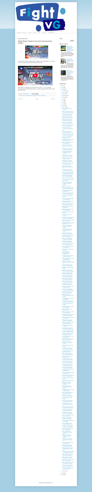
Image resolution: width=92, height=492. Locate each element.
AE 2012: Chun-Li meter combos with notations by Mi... (67, 146)
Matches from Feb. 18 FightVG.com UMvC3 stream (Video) (68, 295)
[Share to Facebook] (36, 94)
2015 (62, 85)
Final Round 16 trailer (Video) (67, 177)
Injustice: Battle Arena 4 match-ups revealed (68, 180)
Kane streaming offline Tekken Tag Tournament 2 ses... (68, 339)
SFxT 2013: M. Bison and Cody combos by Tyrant (68, 287)
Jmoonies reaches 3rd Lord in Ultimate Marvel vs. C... (67, 468)
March (63, 105)
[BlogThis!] (33, 94)
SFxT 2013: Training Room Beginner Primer (67, 137)
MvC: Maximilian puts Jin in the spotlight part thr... (68, 390)
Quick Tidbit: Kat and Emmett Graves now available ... (67, 455)
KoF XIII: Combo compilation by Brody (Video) (68, 421)
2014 (62, 87)
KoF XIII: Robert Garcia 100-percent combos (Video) (67, 349)
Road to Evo (38, 95)
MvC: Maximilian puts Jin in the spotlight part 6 (68, 299)
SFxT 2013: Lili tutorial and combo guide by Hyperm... (67, 401)
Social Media (51, 32)
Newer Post (20, 98)
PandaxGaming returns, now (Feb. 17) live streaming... (67, 362)
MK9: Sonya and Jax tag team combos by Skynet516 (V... (67, 194)
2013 (62, 89)
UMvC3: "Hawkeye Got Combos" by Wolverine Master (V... (67, 432)
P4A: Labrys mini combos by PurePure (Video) (67, 158)
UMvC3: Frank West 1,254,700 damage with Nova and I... (68, 204)
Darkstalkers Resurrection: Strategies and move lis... (67, 120)
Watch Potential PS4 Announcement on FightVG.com (66, 253)
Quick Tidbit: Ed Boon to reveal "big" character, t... (68, 443)
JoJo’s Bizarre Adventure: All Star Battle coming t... (67, 351)
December (64, 90)
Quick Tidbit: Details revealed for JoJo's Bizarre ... (67, 307)
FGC (26, 95)
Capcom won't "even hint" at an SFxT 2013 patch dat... (68, 236)
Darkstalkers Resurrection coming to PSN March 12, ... (68, 410)
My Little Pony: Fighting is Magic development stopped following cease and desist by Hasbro (70, 49)
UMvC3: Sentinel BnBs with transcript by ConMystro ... (67, 239)
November (64, 92)
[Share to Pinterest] (38, 94)
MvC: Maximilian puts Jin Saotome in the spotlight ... (67, 413)
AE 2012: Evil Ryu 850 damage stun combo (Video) (68, 460)
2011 (62, 474)
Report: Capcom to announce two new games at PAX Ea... (68, 112)
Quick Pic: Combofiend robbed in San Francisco (68, 221)
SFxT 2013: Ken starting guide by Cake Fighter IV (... (68, 199)
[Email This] (32, 94)
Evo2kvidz (44, 87)
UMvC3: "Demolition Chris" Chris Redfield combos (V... (67, 354)
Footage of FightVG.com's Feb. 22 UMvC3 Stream (68, 210)
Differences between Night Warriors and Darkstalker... (67, 273)
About (34, 32)
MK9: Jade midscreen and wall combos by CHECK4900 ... (68, 218)
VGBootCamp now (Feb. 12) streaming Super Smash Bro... (67, 448)
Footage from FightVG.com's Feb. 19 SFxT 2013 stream (67, 271)
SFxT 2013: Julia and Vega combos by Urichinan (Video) (67, 226)
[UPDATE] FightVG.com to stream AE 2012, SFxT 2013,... (67, 230)
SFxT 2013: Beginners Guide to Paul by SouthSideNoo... (68, 244)
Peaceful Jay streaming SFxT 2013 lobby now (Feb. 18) (67, 329)
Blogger (51, 482)
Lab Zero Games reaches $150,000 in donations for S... (67, 167)
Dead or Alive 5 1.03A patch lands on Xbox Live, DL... (67, 156)
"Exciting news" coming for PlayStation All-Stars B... (67, 161)
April (63, 103)
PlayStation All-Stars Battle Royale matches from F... (67, 446)
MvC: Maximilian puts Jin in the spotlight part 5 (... (68, 337)
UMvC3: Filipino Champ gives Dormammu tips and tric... (67, 463)
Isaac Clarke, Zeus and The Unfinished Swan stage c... (67, 149)
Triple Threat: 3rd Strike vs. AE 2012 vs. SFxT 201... (68, 416)
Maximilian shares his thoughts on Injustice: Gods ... (68, 373)
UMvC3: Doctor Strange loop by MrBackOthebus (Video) (67, 173)
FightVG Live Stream (21, 32)
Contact (44, 32)
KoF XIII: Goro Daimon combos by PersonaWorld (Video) (68, 452)
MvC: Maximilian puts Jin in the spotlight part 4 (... (68, 370)
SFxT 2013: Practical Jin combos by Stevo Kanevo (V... (67, 128)
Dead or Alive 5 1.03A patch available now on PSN (67, 458)
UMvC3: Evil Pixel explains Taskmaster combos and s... (68, 282)
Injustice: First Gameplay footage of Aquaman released (66, 436)
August (63, 97)
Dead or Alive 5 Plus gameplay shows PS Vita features (68, 376)
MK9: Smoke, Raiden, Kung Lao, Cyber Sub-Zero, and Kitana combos (70, 72)
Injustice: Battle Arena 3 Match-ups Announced (68, 318)
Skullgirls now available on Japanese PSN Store (67, 418)
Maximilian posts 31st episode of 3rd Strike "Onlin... (68, 140)
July (63, 98)
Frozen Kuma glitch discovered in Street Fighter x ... (68, 259)
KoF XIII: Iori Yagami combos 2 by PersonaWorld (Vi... (68, 256)
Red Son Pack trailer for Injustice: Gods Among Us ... (68, 132)
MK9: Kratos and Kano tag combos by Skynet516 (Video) (67, 183)
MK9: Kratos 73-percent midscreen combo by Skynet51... (66, 383)
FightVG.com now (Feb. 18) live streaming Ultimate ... (68, 312)
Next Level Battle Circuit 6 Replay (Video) (67, 310)
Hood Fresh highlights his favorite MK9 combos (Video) (67, 152)
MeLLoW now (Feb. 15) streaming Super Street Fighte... (67, 387)
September (64, 95)
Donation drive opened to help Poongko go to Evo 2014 (70, 61)
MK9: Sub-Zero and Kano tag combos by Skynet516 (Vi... (67, 135)
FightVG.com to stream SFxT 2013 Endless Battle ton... (67, 279)
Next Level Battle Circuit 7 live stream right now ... (67, 247)
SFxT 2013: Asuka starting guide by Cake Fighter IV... (67, 320)
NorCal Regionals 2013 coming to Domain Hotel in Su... (67, 404)
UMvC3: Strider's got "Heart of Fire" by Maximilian (67, 429)
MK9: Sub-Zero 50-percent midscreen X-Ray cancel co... (67, 439)
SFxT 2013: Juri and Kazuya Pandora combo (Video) (67, 426)
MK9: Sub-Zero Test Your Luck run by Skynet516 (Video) (68, 407)
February (64, 107)
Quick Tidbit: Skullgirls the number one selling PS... (67, 242)
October (63, 93)
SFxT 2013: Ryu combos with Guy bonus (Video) (67, 164)
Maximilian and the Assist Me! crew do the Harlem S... (67, 334)
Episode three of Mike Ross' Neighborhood (67, 357)
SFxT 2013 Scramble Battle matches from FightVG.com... (68, 290)
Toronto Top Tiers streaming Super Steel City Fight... (67, 115)
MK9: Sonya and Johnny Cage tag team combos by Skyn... (68, 188)
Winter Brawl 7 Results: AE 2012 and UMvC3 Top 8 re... (68, 117)
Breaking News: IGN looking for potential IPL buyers (68, 223)
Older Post (53, 98)
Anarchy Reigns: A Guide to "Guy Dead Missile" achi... (67, 365)
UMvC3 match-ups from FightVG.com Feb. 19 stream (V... (68, 262)
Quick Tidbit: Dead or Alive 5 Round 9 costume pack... (67, 292)
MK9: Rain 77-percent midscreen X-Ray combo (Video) (67, 342)
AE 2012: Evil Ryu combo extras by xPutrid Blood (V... (68, 276)
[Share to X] (35, 94)
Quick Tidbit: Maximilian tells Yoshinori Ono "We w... (67, 393)
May (63, 102)
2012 (62, 473)
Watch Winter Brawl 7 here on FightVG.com (67, 207)
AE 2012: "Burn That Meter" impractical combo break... (67, 123)
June (63, 100)
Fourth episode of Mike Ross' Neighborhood (67, 191)
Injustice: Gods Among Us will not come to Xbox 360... (67, 126)
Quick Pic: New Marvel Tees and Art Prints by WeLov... (67, 265)
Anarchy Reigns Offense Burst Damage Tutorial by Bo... (68, 315)
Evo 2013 (23, 95)
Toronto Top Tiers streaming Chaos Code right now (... (67, 466)
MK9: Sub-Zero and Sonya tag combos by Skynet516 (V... (68, 301)
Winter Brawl (43, 95)
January (63, 471)
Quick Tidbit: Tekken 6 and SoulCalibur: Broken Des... (67, 284)
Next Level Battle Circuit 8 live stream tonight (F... (67, 143)
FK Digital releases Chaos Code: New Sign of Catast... (68, 170)
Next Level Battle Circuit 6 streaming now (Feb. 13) (67, 424)
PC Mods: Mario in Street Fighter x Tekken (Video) (67, 233)
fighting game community (31, 95)
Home (29, 32)
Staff (39, 32)
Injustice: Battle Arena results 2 (68, 380)
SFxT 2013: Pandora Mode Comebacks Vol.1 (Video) (67, 359)
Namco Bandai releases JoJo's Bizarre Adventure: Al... (68, 323)
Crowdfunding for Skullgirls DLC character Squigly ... (67, 176)
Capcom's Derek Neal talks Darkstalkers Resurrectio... (67, 367)
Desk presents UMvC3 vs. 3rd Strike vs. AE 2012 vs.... (67, 202)
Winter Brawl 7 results (66, 185)
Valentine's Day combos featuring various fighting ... (67, 396)
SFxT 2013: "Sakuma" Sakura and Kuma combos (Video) (67, 331)
